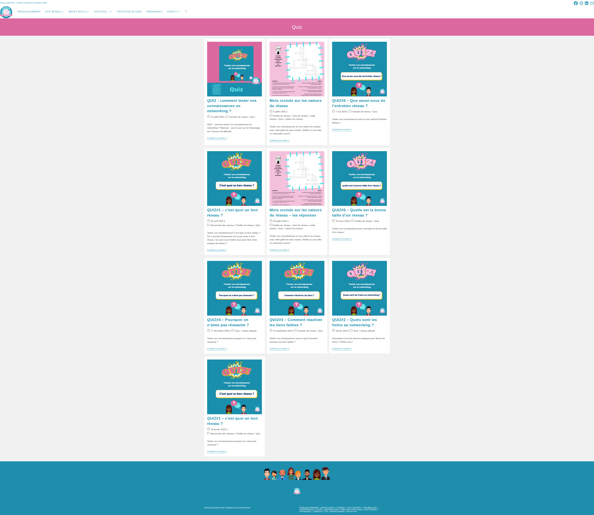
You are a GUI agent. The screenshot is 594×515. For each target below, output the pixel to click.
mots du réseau (300, 116)
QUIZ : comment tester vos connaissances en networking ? (232, 105)
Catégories (317, 511)
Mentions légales (337, 511)
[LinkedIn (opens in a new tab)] (586, 3)
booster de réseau (239, 117)
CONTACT (341, 508)
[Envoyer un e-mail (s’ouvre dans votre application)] (591, 3)
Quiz (252, 117)
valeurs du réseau (294, 119)
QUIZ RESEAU (370, 510)
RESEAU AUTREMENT (309, 508)
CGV (326, 511)
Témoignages (305, 511)
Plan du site (352, 511)
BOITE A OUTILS (328, 508)
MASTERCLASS (331, 510)
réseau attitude (249, 331)
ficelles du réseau (281, 116)
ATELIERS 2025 (370, 508)
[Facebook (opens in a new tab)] (576, 3)
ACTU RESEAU (354, 508)
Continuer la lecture (217, 138)
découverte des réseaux (222, 225)
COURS (319, 510)
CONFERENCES (306, 510)
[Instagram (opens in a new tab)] (581, 3)
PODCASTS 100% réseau (351, 510)
